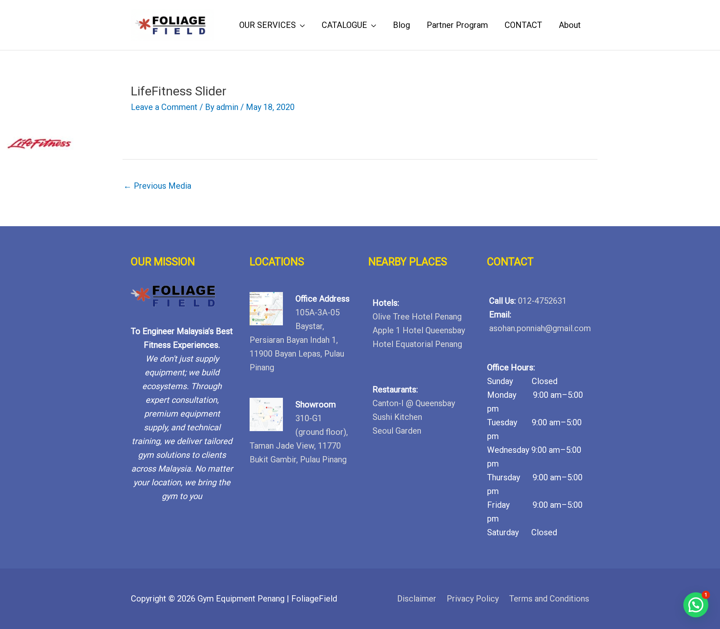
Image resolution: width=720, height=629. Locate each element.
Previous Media (157, 186)
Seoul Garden (396, 431)
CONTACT (523, 25)
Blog (401, 25)
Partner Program (457, 25)
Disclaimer (416, 599)
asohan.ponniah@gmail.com (540, 328)
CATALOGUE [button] (344, 25)
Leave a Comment (164, 107)
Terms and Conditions (549, 599)
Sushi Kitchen (397, 417)
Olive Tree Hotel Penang (417, 317)
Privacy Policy (473, 599)
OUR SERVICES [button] (267, 25)
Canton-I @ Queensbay (413, 403)
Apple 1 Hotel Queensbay (418, 330)
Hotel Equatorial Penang (417, 344)
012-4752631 (542, 301)
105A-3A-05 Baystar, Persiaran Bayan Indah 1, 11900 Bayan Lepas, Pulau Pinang (297, 339)
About (570, 25)
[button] (695, 604)
